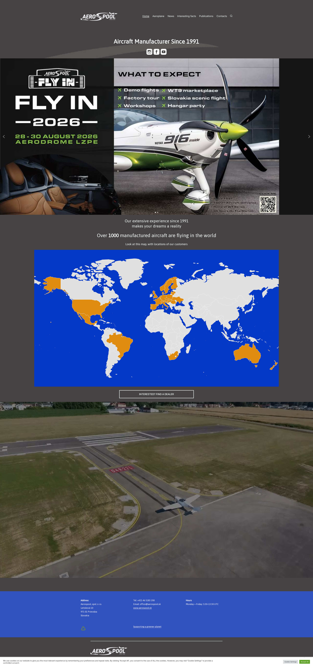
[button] (156, 136)
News (171, 16)
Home (145, 16)
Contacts (222, 16)
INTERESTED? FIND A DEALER (156, 394)
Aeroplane (158, 16)
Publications (206, 16)
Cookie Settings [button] (291, 662)
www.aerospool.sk (142, 608)
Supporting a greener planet (147, 626)
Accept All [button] (304, 662)
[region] (156, 136)
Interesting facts (186, 16)
